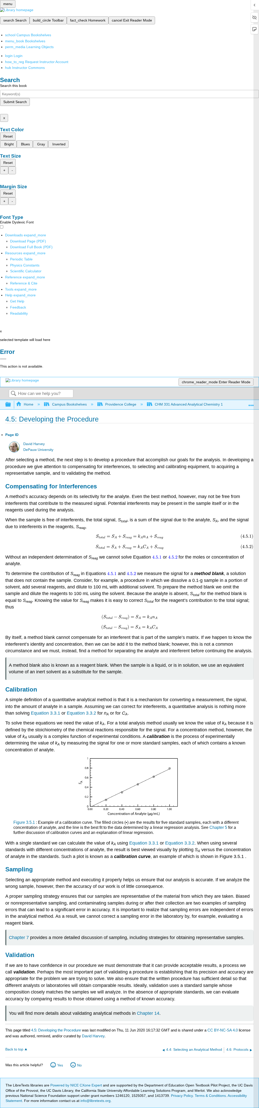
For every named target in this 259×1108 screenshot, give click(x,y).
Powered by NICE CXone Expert (76, 1085)
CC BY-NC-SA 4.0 (222, 1030)
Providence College (120, 404)
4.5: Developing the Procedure (56, 1030)
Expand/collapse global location (251, 403)
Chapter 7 (19, 937)
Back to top (14, 1049)
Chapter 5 (218, 827)
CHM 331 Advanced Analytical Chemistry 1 (189, 404)
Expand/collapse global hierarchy (11, 405)
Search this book (13, 86)
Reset (8, 136)
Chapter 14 (148, 1013)
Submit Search (15, 102)
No (79, 1065)
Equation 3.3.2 (81, 713)
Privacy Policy (182, 1096)
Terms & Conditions (210, 1096)
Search (13, 394)
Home (28, 404)
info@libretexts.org (95, 1101)
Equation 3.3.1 (45, 713)
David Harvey (34, 444)
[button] (18, 307)
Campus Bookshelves (69, 404)
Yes (60, 1065)
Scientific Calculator (25, 271)
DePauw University (38, 450)
